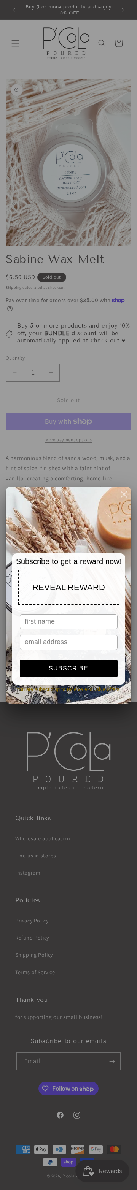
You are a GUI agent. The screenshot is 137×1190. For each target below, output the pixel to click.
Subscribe (68, 668)
